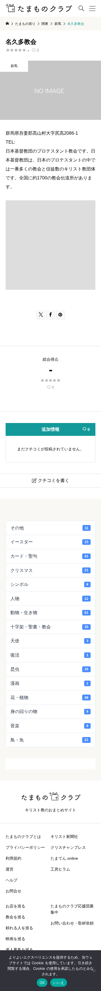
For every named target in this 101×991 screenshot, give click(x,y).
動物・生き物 (49, 612)
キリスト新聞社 (64, 836)
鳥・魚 (49, 740)
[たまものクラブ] (39, 8)
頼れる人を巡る (19, 928)
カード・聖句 (49, 556)
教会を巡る (15, 917)
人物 (49, 598)
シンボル (49, 584)
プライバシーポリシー (25, 847)
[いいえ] (94, 970)
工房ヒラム (60, 869)
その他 (49, 528)
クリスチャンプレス (68, 847)
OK (42, 982)
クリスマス (49, 570)
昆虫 (49, 669)
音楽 (49, 725)
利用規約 (13, 858)
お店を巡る (15, 906)
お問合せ (13, 891)
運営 (9, 869)
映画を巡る (15, 939)
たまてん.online (64, 858)
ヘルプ (11, 880)
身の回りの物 (49, 711)
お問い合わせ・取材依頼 (72, 923)
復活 (49, 655)
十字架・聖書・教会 (49, 626)
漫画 (49, 683)
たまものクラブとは (23, 836)
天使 (49, 640)
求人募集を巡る (19, 949)
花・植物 (49, 697)
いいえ (58, 982)
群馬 (14, 66)
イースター (49, 542)
